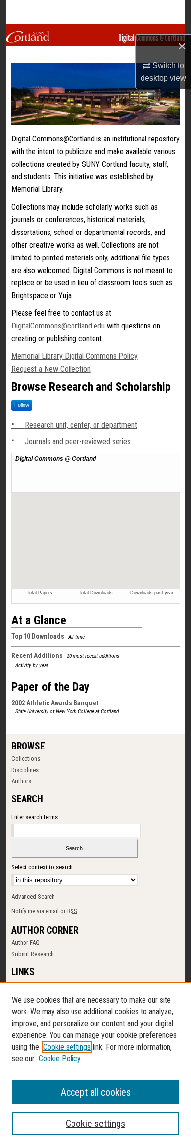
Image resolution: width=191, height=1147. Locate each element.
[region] (95, 1064)
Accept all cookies (96, 1092)
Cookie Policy (60, 1058)
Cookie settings (67, 1047)
